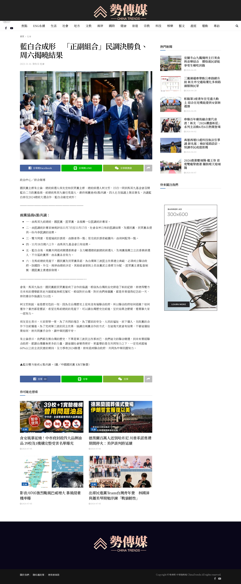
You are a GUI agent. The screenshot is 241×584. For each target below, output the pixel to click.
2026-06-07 (191, 172)
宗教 (147, 25)
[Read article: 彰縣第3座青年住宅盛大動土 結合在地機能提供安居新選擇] (170, 104)
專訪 (217, 25)
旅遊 (135, 25)
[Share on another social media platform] (148, 168)
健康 (123, 25)
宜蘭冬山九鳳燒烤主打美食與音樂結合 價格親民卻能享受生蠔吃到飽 (202, 61)
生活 (54, 25)
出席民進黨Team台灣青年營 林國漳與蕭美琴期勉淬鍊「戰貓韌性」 (119, 495)
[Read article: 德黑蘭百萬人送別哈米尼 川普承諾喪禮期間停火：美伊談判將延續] (120, 417)
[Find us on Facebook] (6, 28)
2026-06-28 (191, 90)
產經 (193, 25)
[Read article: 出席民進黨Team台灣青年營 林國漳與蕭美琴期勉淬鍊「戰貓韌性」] (120, 472)
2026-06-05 (191, 69)
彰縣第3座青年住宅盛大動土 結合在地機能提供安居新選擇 (202, 102)
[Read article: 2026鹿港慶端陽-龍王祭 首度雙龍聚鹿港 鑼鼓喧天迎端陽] (170, 166)
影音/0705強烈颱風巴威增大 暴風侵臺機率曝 (50, 495)
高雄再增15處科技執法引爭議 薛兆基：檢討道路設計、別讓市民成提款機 (202, 144)
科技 (158, 25)
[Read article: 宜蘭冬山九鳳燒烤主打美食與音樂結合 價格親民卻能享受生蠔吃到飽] (170, 63)
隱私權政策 (38, 574)
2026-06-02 (191, 131)
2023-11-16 (25, 63)
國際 (112, 25)
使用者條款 (53, 574)
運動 (205, 25)
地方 (77, 25)
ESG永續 (39, 25)
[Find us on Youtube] (11, 28)
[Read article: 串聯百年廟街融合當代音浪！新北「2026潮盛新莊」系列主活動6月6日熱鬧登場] (170, 124)
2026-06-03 (191, 151)
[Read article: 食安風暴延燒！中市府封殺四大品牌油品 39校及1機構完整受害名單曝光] (51, 417)
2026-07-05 (27, 448)
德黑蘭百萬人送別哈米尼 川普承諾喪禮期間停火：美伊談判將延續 (120, 440)
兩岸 (100, 25)
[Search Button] (237, 26)
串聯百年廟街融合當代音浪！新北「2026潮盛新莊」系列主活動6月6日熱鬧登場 (202, 123)
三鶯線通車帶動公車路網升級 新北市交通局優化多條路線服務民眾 (202, 82)
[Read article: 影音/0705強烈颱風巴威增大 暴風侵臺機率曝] (51, 472)
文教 (89, 25)
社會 (65, 25)
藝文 (182, 25)
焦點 (24, 25)
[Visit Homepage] (120, 10)
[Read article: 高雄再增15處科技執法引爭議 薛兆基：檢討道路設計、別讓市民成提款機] (170, 145)
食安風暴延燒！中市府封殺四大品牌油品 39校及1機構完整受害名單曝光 (51, 440)
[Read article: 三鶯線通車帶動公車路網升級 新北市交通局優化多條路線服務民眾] (170, 83)
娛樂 (170, 25)
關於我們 (24, 574)
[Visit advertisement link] (190, 258)
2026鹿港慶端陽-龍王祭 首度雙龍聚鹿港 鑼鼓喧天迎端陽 (202, 164)
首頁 (22, 36)
